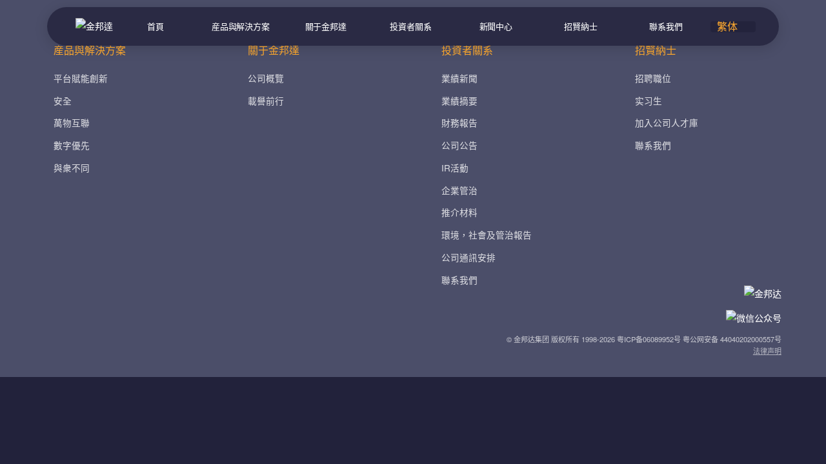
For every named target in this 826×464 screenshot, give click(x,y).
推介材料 (459, 212)
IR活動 (454, 167)
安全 (63, 100)
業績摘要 (459, 100)
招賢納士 (580, 26)
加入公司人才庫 (666, 122)
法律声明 (767, 350)
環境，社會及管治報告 (486, 234)
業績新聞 (459, 78)
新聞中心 (495, 26)
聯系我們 (665, 26)
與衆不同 (72, 167)
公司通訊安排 (468, 257)
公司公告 (459, 145)
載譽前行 (266, 100)
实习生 (648, 100)
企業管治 (459, 190)
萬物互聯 (72, 122)
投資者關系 (410, 26)
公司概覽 (266, 78)
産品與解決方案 (241, 26)
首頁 (155, 26)
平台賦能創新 (81, 78)
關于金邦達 (326, 26)
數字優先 (72, 145)
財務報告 (459, 122)
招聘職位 (653, 78)
